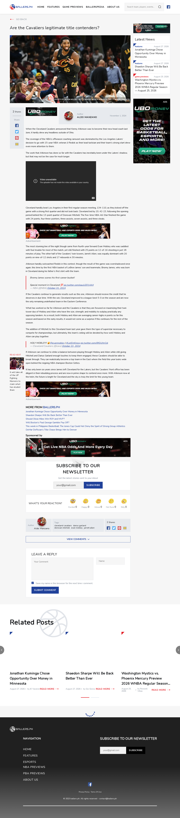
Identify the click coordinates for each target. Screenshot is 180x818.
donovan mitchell (62, 527)
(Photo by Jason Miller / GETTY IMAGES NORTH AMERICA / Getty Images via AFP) (92, 99)
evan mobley (77, 527)
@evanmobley (57, 343)
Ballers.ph (51, 407)
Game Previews (73, 6)
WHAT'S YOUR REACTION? (45, 503)
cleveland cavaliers (63, 525)
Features (53, 6)
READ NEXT (15, 355)
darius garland (79, 525)
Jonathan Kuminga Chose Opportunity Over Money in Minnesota (57, 411)
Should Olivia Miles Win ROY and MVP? (45, 418)
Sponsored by (34, 435)
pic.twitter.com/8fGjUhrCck (94, 343)
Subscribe (135, 750)
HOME (27, 749)
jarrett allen (89, 527)
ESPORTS (29, 762)
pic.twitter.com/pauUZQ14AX (79, 285)
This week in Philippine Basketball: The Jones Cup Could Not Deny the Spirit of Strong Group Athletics (75, 426)
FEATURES (30, 755)
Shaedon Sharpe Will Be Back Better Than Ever (49, 415)
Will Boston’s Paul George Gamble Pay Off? (47, 422)
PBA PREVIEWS (34, 773)
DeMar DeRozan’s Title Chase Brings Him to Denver (51, 429)
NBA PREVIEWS (34, 767)
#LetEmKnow (73, 343)
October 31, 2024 (56, 288)
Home (40, 6)
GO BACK (21, 19)
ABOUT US (113, 6)
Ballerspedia (95, 6)
